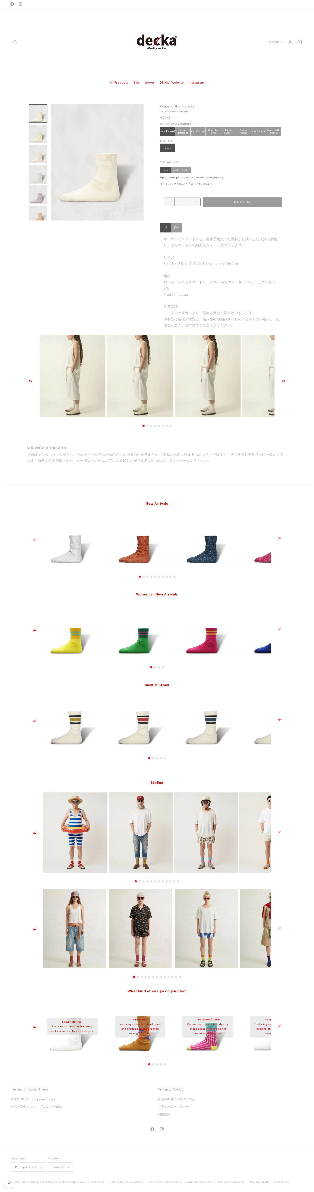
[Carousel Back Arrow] (35, 539)
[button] (15, 42)
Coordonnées (281, 1181)
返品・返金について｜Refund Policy (37, 1107)
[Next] (283, 380)
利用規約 (164, 1114)
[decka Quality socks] (157, 42)
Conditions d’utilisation (199, 1181)
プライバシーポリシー (173, 1107)
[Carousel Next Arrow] (279, 539)
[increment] (195, 202)
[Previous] (30, 380)
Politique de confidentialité (164, 1181)
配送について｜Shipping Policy (33, 1099)
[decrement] (169, 202)
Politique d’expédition (231, 1181)
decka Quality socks (34, 1182)
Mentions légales (259, 1181)
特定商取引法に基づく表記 (176, 1099)
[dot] (140, 577)
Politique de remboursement (126, 1181)
